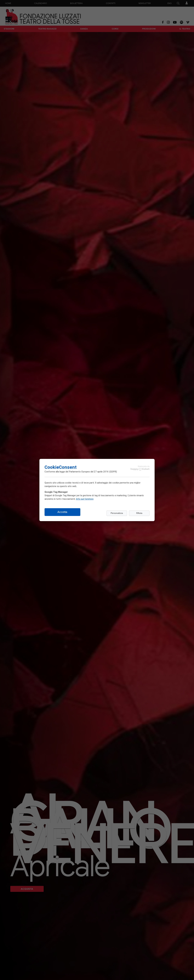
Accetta (62, 512)
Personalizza (117, 513)
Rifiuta (139, 513)
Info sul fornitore (85, 498)
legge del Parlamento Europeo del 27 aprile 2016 (84, 471)
